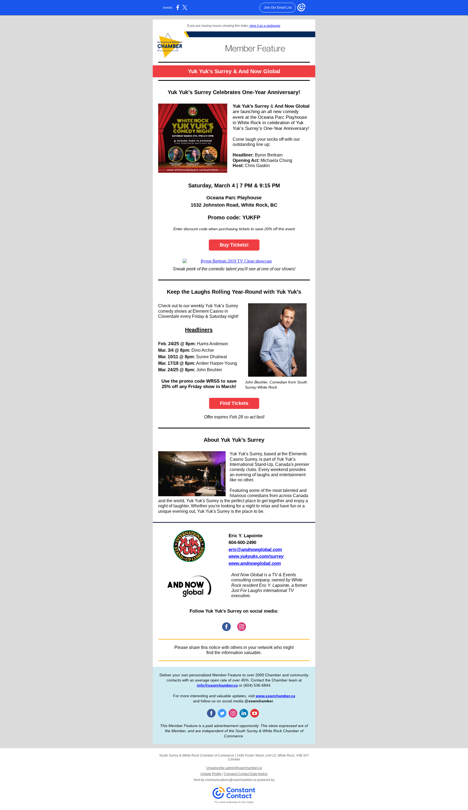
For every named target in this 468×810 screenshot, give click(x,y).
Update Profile (211, 774)
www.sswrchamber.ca (275, 696)
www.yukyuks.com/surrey (256, 556)
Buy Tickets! (234, 245)
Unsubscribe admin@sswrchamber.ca (234, 768)
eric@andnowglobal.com (255, 549)
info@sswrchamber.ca (217, 685)
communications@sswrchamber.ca (230, 780)
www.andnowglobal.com (255, 563)
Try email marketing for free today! (234, 802)
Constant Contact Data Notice (246, 774)
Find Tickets (234, 403)
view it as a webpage (264, 26)
